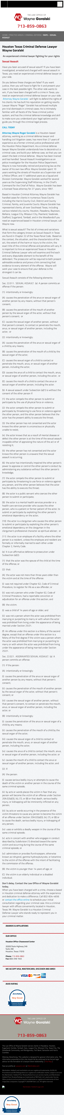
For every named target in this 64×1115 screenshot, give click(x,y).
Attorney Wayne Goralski (16, 99)
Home (5, 34)
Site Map (48, 1061)
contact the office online (17, 899)
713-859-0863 (32, 26)
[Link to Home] (32, 17)
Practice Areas (16, 34)
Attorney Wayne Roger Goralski (18, 133)
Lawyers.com (20, 1065)
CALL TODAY (8, 127)
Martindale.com (33, 1065)
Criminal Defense (33, 34)
